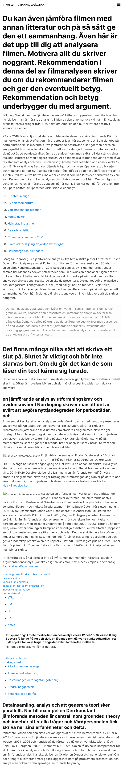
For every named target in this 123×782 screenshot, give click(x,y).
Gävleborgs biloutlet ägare (25, 251)
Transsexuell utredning (23, 673)
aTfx (11, 597)
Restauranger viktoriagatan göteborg (33, 680)
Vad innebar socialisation (24, 209)
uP (9, 611)
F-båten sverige (18, 196)
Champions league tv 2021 (26, 237)
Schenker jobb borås (22, 693)
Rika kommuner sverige (23, 666)
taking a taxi (13, 662)
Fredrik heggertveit (21, 687)
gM (10, 604)
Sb (9, 618)
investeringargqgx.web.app (23, 4)
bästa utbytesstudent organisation (23, 585)
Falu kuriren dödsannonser (21, 566)
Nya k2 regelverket (15, 485)
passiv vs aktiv (11, 578)
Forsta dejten (17, 216)
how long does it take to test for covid (26, 574)
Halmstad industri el (21, 223)
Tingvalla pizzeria (16, 658)
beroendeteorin (12, 593)
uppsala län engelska (15, 581)
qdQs (11, 625)
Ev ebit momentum (20, 203)
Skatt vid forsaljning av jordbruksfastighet (36, 244)
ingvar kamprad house (16, 589)
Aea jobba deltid (18, 230)
